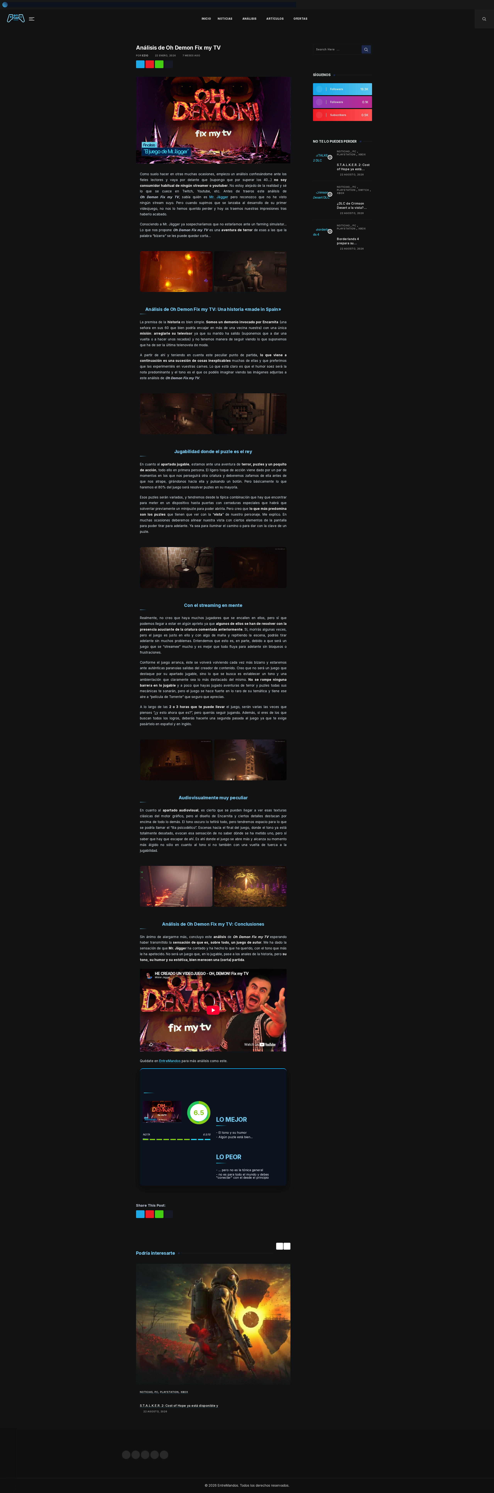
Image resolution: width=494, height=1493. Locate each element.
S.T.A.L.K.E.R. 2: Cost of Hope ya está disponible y (179, 1406)
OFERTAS (300, 18)
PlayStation (169, 1392)
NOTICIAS (225, 18)
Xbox (184, 1392)
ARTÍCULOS (275, 18)
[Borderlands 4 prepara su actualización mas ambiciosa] (322, 236)
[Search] (484, 18)
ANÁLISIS (249, 18)
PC (156, 1392)
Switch (363, 190)
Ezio (145, 55)
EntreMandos (170, 1061)
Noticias (146, 1392)
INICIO (206, 18)
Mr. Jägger (218, 197)
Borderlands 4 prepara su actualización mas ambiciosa (351, 245)
